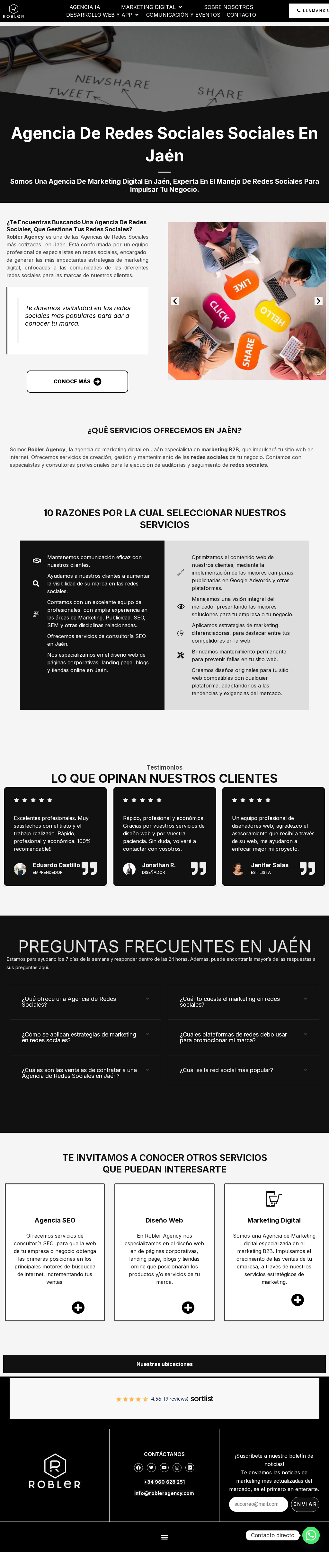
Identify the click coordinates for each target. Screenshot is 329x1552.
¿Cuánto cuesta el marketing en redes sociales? (230, 1001)
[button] (175, 301)
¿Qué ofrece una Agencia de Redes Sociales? (69, 1001)
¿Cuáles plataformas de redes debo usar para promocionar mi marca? (233, 1037)
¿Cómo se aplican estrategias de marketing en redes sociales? (79, 1037)
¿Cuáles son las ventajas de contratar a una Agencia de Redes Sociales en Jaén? (79, 1073)
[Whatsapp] (311, 1535)
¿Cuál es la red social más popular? (226, 1070)
